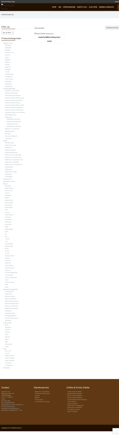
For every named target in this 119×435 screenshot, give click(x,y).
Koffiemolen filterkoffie (13, 119)
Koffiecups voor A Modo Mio (13, 155)
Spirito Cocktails (72, 411)
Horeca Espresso (72, 403)
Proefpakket (8, 176)
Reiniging (7, 69)
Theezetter (8, 138)
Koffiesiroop (8, 174)
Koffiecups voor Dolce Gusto (13, 157)
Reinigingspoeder (10, 313)
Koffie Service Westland (74, 407)
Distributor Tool (9, 52)
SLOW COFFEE (93, 7)
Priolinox (7, 258)
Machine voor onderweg (12, 129)
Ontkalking (8, 311)
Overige (7, 64)
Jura (6, 241)
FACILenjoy (8, 222)
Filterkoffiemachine (10, 115)
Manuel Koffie (9, 246)
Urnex (6, 280)
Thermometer (9, 79)
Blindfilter (8, 50)
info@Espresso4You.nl (12, 399)
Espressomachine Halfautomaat (14, 98)
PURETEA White (9, 358)
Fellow (7, 339)
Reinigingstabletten (10, 315)
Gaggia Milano (9, 229)
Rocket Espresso (10, 268)
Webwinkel (6, 368)
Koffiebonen (8, 147)
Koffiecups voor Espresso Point (14, 159)
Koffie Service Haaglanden (75, 405)
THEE (59, 7)
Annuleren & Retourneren (42, 393)
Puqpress (8, 67)
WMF (6, 284)
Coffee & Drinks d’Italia (74, 391)
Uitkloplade (8, 84)
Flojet (6, 227)
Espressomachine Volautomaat (14, 110)
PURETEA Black (9, 355)
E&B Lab (7, 337)
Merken (5, 184)
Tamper (7, 72)
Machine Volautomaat (11, 306)
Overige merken (9, 256)
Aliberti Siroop (9, 188)
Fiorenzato (8, 224)
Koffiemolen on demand (14, 126)
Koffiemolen (8, 117)
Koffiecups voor (7, 179)
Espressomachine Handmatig (13, 100)
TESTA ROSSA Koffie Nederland (77, 399)
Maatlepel (8, 60)
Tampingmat (9, 76)
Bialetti (7, 198)
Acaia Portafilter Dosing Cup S (49, 37)
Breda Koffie (8, 205)
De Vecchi (8, 217)
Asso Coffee (8, 190)
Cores (6, 334)
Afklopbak (8, 45)
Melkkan (7, 62)
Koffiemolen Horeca (12, 124)
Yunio (6, 287)
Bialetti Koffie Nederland (74, 393)
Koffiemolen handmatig (14, 121)
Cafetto (7, 212)
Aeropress (8, 186)
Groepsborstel (9, 291)
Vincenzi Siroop (9, 282)
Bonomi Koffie (9, 202)
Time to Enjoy (9, 275)
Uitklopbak (8, 81)
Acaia (6, 325)
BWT (6, 210)
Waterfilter (8, 320)
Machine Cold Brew (10, 298)
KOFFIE (54, 7)
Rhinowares (8, 344)
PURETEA (8, 263)
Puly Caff (8, 260)
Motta (7, 248)
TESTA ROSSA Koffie (11, 272)
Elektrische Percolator (11, 93)
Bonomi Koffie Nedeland (74, 397)
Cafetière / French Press (12, 90)
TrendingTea (8, 365)
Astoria (7, 193)
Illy (6, 234)
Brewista (7, 329)
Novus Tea (8, 351)
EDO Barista (8, 219)
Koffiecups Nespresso (11, 152)
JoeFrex (7, 239)
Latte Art (7, 55)
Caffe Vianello (71, 401)
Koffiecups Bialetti (10, 150)
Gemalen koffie (9, 143)
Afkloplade (8, 47)
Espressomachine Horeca (12, 102)
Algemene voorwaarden (42, 391)
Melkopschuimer (10, 131)
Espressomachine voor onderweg (15, 112)
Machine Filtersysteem (11, 301)
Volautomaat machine (11, 318)
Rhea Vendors (9, 265)
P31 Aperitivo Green (73, 409)
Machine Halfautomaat (12, 303)
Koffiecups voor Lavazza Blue (13, 164)
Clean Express (9, 215)
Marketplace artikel (8, 181)
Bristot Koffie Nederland (74, 395)
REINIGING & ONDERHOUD (106, 7)
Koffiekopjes (8, 169)
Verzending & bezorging (42, 401)
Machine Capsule (10, 296)
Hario (6, 231)
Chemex (7, 332)
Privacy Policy (39, 399)
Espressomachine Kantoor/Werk (14, 105)
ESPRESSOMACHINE (69, 7)
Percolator (8, 133)
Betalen (37, 397)
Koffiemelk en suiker (11, 172)
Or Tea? (7, 253)
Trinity (7, 346)
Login (13, 1)
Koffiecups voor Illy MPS (12, 162)
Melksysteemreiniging (11, 308)
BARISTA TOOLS (82, 7)
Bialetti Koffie (9, 200)
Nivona (7, 251)
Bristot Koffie (9, 207)
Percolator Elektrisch (11, 136)
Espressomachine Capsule (13, 95)
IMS (6, 236)
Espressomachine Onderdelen (14, 107)
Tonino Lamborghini (11, 277)
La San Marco (9, 243)
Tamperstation (9, 74)
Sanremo (8, 270)
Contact (37, 395)
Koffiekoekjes (9, 167)
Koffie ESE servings (10, 145)
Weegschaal (8, 86)
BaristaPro (8, 195)
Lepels (7, 57)
